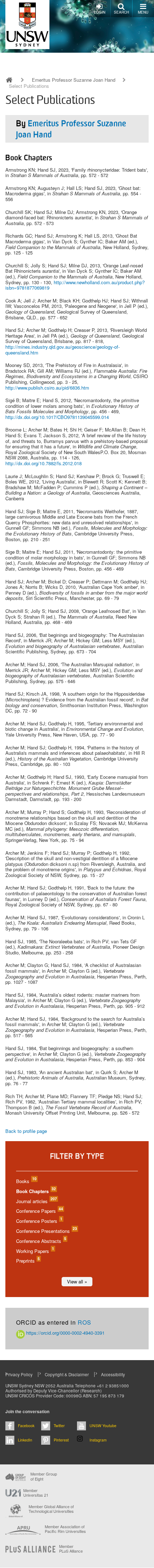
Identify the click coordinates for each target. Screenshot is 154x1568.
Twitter (59, 1425)
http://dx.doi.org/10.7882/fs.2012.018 (43, 463)
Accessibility (113, 1374)
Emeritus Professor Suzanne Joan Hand (73, 80)
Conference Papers (39, 1210)
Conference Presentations (46, 1231)
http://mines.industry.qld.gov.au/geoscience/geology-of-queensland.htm (62, 349)
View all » (77, 1281)
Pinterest (61, 1440)
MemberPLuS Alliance (71, 1548)
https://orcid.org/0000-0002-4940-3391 (65, 1332)
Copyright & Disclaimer (67, 1374)
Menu (143, 12)
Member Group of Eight (43, 1476)
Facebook (26, 1425)
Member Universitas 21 (35, 1492)
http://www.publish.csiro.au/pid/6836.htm (47, 387)
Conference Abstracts (41, 1241)
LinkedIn (25, 1440)
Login (99, 12)
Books (26, 1181)
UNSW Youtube (103, 1425)
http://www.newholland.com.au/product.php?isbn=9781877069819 (75, 285)
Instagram (98, 1440)
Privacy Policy (19, 1374)
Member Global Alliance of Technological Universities (51, 1509)
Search (121, 12)
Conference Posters (39, 1220)
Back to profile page (26, 1131)
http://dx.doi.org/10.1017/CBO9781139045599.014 (57, 417)
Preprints (27, 1260)
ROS (84, 1322)
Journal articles (36, 1201)
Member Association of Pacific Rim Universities (65, 1529)
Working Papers (34, 1251)
